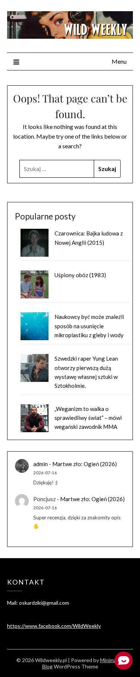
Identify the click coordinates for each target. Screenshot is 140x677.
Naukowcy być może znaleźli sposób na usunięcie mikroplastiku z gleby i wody (89, 325)
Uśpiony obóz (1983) (80, 275)
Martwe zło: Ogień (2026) (84, 464)
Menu (119, 61)
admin (40, 464)
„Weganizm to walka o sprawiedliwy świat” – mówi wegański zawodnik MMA (88, 417)
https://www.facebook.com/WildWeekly (54, 626)
